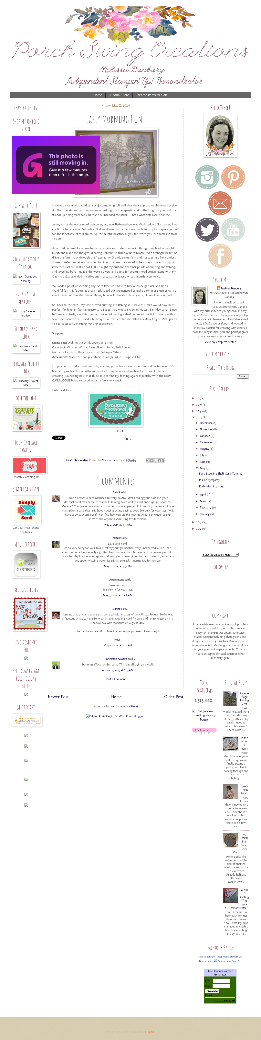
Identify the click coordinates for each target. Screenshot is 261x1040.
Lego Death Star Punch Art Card (240, 843)
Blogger (149, 1031)
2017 (199, 398)
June (203, 462)
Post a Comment (116, 679)
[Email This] (148, 460)
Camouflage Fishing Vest (244, 698)
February (206, 507)
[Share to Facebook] (159, 460)
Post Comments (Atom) (124, 706)
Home (97, 95)
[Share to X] (155, 460)
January (205, 514)
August (205, 448)
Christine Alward (116, 659)
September (207, 442)
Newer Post (58, 696)
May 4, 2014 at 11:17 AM (118, 645)
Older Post (174, 696)
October (205, 436)
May (203, 468)
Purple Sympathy (209, 480)
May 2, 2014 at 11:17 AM (118, 524)
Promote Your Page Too (229, 961)
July (202, 455)
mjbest (117, 538)
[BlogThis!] (151, 460)
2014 (199, 417)
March (204, 501)
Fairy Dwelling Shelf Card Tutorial (220, 473)
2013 (199, 522)
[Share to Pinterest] (163, 460)
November (206, 429)
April (203, 494)
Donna (117, 609)
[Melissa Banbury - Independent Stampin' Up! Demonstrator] (215, 961)
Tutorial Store (119, 95)
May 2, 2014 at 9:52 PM (118, 566)
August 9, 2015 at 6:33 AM (118, 670)
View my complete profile (220, 342)
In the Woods (244, 741)
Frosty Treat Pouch (244, 789)
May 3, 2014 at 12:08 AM (118, 595)
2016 (199, 404)
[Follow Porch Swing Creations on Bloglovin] (204, 732)
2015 (199, 411)
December (206, 423)
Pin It (120, 431)
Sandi (116, 492)
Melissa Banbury (112, 460)
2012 (199, 529)
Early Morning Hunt (211, 486)
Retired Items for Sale (152, 95)
